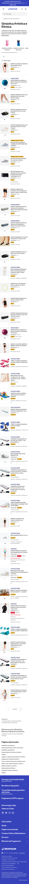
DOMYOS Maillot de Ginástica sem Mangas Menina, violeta (19, 690)
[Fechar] (26, 3)
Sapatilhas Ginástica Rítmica (10, 770)
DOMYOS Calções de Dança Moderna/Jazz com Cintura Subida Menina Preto (18, 643)
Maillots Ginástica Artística (9, 766)
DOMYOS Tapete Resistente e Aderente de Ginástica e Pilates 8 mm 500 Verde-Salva (19, 208)
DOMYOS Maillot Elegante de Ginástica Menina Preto (18, 299)
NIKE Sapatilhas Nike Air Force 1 (19, 535)
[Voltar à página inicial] (12, 9)
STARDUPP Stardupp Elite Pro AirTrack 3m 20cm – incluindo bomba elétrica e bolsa (19, 677)
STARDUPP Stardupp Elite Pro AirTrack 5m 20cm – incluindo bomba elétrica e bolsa (19, 471)
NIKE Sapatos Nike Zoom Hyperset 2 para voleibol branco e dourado (19, 572)
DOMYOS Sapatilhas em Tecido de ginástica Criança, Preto (19, 237)
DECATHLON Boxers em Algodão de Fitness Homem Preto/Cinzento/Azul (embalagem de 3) (18, 174)
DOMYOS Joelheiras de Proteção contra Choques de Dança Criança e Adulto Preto (19, 191)
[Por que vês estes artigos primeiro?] (2, 60)
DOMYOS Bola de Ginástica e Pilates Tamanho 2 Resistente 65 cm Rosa (19, 331)
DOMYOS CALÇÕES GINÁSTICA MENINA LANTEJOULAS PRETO (19, 344)
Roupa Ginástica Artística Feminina (11, 752)
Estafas (4, 754)
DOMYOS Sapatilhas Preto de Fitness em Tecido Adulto (19, 252)
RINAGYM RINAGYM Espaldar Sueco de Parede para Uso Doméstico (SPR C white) (18, 271)
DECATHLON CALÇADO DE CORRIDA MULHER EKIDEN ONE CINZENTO (19, 144)
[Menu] (3, 9)
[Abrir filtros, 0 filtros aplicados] (4, 56)
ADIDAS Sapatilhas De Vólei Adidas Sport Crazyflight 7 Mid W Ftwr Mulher (19, 504)
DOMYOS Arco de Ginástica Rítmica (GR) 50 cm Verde (18, 284)
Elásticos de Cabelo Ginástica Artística (12, 763)
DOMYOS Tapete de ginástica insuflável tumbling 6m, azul (19, 410)
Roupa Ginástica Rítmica (8, 768)
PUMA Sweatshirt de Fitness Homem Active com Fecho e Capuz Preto (18, 607)
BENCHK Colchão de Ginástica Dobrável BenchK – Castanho (19, 591)
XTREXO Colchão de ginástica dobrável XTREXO (19, 424)
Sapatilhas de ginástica (8, 745)
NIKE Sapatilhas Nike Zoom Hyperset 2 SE (18, 454)
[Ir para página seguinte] (20, 709)
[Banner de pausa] (24, 3)
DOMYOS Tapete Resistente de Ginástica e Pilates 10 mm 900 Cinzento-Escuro (19, 314)
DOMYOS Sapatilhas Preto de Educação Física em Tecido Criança (19, 111)
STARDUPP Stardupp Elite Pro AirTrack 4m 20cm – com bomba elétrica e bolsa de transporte (19, 662)
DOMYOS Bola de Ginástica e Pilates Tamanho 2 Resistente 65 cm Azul (19, 82)
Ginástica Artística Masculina (18, 48)
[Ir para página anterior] (9, 709)
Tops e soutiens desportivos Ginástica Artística (15, 761)
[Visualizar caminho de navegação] (2, 18)
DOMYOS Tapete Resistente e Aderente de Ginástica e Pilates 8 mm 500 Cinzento (19, 224)
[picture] (5, 68)
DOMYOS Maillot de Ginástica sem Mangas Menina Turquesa (19, 551)
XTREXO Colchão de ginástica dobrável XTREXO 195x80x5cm (19, 361)
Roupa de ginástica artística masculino (12, 747)
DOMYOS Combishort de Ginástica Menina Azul (17, 519)
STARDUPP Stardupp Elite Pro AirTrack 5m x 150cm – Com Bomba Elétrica (19, 440)
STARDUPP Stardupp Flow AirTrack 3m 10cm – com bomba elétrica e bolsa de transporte (18, 489)
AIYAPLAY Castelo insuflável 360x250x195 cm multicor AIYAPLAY (18, 395)
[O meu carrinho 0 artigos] (25, 9)
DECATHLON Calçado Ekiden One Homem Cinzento (18, 159)
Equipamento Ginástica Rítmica (10, 759)
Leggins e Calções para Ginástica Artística (13, 756)
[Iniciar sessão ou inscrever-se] (22, 9)
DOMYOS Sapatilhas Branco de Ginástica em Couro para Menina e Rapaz (19, 96)
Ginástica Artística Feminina (7, 48)
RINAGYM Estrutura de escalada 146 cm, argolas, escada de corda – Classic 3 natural (18, 378)
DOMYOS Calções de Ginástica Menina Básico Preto (19, 64)
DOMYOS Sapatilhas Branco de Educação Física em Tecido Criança (19, 126)
